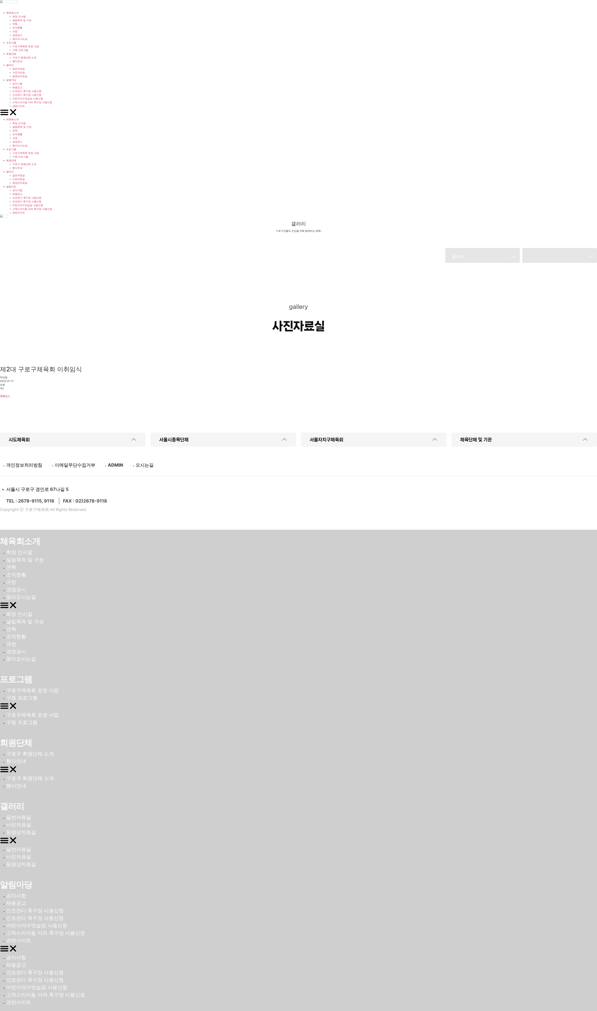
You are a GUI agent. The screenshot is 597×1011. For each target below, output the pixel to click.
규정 (14, 31)
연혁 (14, 23)
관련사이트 (18, 106)
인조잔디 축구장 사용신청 (26, 91)
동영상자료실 (19, 76)
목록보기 (5, 395)
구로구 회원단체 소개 (24, 57)
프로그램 (11, 42)
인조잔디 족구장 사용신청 (26, 94)
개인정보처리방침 (24, 465)
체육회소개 (12, 12)
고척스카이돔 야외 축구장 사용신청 (32, 102)
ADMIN (115, 465)
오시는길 (145, 465)
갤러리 (10, 65)
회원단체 (11, 53)
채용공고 (17, 87)
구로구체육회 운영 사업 (25, 46)
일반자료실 (18, 68)
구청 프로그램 (20, 50)
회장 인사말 (19, 16)
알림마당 (11, 79)
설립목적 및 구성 (21, 20)
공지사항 (17, 83)
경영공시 (17, 35)
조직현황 (17, 27)
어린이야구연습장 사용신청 (27, 98)
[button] (298, 113)
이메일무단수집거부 (75, 465)
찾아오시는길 (19, 38)
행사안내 (17, 61)
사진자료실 (18, 72)
